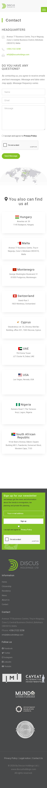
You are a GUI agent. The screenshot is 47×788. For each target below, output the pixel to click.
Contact (5, 604)
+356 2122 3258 (14, 49)
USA (25, 375)
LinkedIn (7, 662)
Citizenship (6, 586)
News (4, 595)
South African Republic (25, 436)
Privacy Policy (30, 136)
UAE (25, 348)
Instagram (7, 657)
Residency (6, 591)
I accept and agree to (20, 136)
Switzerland (25, 296)
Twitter (7, 653)
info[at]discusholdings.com (18, 54)
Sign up (23, 521)
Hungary (25, 217)
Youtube (7, 666)
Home (4, 582)
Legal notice (25, 758)
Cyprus (25, 322)
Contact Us (37, 758)
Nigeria (25, 404)
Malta (25, 243)
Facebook (8, 648)
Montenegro (25, 269)
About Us (6, 600)
